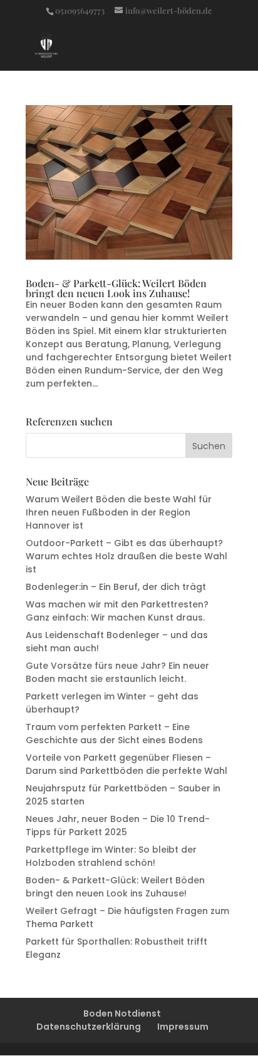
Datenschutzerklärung (88, 1026)
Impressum (183, 1026)
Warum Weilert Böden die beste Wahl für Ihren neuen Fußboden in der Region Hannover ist (119, 512)
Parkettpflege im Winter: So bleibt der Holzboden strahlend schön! (111, 856)
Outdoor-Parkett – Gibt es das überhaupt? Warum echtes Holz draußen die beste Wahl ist (126, 556)
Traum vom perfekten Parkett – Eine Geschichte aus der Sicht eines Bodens (114, 733)
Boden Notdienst (122, 1013)
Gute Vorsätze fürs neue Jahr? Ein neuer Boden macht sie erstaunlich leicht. (117, 672)
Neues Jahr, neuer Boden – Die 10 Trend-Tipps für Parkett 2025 (118, 825)
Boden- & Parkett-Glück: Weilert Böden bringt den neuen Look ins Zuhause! (116, 288)
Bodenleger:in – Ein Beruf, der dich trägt (116, 587)
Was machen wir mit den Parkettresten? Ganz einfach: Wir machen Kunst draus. (117, 611)
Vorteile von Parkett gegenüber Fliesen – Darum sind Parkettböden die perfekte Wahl (126, 764)
